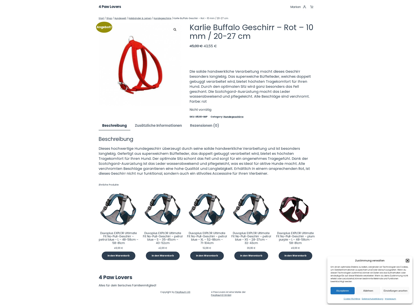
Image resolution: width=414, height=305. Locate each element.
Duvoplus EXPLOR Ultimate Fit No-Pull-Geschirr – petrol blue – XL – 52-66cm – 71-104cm (207, 238)
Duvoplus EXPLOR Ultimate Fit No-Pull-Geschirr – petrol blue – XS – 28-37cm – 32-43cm (251, 238)
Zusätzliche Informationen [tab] (158, 125)
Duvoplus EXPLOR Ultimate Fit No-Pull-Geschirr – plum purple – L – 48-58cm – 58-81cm (295, 238)
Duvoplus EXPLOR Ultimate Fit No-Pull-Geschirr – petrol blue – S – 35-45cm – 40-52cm (163, 238)
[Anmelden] (304, 7)
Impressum (390, 298)
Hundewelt (120, 18)
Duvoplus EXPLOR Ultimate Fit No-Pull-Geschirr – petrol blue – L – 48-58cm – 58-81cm (118, 238)
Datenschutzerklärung (372, 298)
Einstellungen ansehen (395, 290)
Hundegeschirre (162, 18)
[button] (407, 260)
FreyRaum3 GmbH (221, 295)
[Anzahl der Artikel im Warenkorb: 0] (311, 7)
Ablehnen (368, 290)
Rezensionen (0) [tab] (204, 125)
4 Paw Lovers (110, 6)
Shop (109, 18)
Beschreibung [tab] (114, 125)
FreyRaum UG (182, 292)
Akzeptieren (342, 290)
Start (101, 18)
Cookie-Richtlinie (352, 298)
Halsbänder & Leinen (140, 18)
